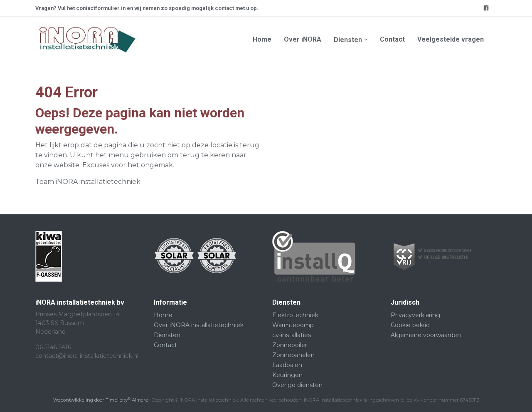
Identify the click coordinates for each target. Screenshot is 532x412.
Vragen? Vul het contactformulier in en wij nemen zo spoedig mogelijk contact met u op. (147, 8)
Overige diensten (297, 385)
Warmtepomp (293, 325)
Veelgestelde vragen (450, 39)
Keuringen (287, 375)
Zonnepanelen (293, 355)
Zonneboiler (289, 345)
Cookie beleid (410, 325)
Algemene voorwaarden (426, 335)
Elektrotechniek (295, 315)
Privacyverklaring (415, 315)
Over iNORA (302, 39)
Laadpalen (287, 365)
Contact (392, 39)
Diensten (348, 40)
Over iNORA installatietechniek (199, 325)
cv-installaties (291, 335)
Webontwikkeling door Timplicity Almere (100, 400)
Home (262, 39)
